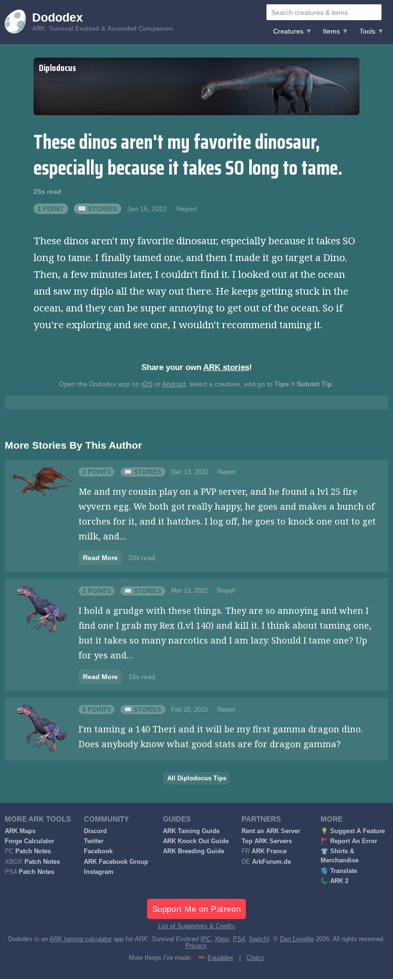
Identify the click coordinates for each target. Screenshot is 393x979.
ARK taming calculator (80, 939)
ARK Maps (20, 831)
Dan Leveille (297, 939)
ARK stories (226, 367)
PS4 (239, 939)
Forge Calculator (29, 841)
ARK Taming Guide (191, 831)
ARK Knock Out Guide (196, 841)
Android (173, 384)
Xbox (222, 939)
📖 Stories (97, 209)
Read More (100, 557)
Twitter (94, 841)
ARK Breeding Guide (193, 851)
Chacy (255, 958)
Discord (95, 831)
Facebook (98, 851)
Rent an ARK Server (271, 831)
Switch (258, 939)
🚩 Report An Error (349, 841)
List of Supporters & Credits (196, 926)
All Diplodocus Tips (196, 778)
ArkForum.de (271, 862)
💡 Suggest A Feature (353, 831)
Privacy (195, 946)
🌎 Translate (339, 871)
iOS (146, 384)
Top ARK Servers (267, 841)
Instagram (99, 872)
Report (186, 209)
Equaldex (220, 958)
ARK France (269, 851)
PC (206, 939)
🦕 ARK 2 (334, 881)
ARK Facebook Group (116, 862)
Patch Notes (33, 851)
